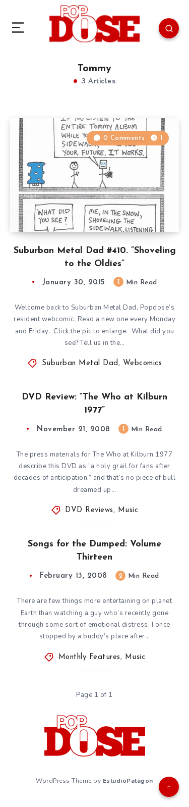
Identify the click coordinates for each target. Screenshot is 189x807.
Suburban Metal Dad (80, 363)
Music (128, 510)
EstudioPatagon (128, 781)
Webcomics (142, 363)
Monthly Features (89, 657)
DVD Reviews (89, 510)
